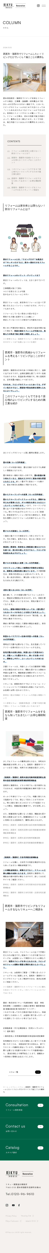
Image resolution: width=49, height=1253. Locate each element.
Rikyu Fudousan (12, 1221)
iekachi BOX (31, 1221)
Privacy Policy (11, 1216)
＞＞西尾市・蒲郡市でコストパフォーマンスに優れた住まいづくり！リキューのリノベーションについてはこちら (24, 989)
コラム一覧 (13, 1072)
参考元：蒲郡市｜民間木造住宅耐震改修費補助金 (23, 842)
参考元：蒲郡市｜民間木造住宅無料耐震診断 (21, 838)
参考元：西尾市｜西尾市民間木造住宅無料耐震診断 (24, 825)
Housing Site (26, 1216)
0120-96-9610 (22, 1194)
